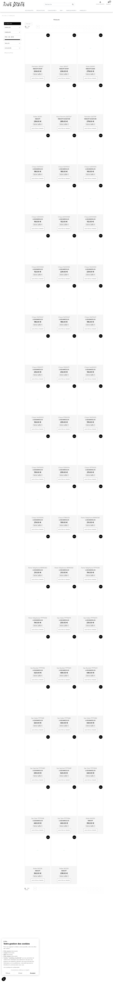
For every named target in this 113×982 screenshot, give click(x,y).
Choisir (20, 973)
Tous (27, 28)
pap (61, 10)
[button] (4, 979)
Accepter (32, 973)
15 (84, 26)
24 (95, 29)
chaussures (52, 10)
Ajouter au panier (37, 78)
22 (88, 29)
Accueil (4, 15)
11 (71, 26)
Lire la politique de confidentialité (11, 967)
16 (88, 26)
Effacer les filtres (8, 52)
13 (78, 26)
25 (98, 29)
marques (83, 10)
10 (68, 26)
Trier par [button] (28, 23)
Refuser (8, 973)
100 (29, 26)
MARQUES (12, 15)
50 (25, 26)
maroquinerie (71, 10)
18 (94, 26)
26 (101, 29)
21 (84, 29)
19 (98, 26)
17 (91, 26)
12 (74, 26)
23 (91, 29)
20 (101, 26)
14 (81, 26)
